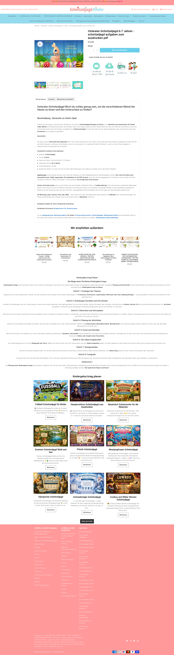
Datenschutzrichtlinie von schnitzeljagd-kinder (42, 533)
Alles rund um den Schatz (64, 21)
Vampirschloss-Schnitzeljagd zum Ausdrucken (87, 405)
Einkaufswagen (167, 9)
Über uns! (141, 21)
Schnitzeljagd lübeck (86, 612)
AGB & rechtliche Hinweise (43, 537)
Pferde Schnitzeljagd (87, 449)
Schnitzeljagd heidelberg (83, 607)
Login (156, 9)
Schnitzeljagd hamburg (86, 599)
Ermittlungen (78, 16)
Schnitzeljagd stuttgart (86, 547)
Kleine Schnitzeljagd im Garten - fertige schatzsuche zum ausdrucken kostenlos (44, 257)
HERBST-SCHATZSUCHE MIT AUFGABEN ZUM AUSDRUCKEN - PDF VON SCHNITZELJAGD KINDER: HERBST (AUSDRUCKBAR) (129, 258)
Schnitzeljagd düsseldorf (83, 558)
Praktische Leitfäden (139, 16)
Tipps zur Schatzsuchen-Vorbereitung (41, 21)
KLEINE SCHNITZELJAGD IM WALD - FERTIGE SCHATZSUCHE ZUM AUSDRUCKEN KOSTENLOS (87, 257)
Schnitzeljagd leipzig (86, 541)
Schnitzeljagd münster (86, 580)
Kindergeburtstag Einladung (157, 16)
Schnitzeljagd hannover (83, 595)
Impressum (38, 571)
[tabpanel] (40, 85)
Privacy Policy (39, 561)
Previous (36, 53)
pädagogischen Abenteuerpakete (54, 215)
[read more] (51, 390)
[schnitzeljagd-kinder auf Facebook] (131, 641)
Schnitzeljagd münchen (83, 563)
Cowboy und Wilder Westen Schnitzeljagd (123, 498)
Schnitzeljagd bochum (86, 590)
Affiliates (37, 547)
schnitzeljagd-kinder (45, 652)
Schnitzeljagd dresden (86, 583)
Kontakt (36, 578)
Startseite (36, 25)
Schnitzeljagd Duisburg (83, 627)
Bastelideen (116, 21)
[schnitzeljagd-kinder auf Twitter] (127, 641)
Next (81, 53)
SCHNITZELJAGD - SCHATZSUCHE (30, 16)
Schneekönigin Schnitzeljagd (87, 497)
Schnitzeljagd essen (85, 587)
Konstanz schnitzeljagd (83, 616)
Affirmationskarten (110, 16)
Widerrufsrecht (39, 544)
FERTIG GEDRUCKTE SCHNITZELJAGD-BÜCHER (58, 16)
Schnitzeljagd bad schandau (85, 622)
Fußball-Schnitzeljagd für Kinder (50, 404)
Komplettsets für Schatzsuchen (65, 208)
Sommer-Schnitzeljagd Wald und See (51, 450)
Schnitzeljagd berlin (85, 568)
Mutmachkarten (98, 16)
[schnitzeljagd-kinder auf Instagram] (137, 641)
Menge (90, 46)
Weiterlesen (51, 417)
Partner (36, 558)
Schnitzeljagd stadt (85, 532)
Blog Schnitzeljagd (129, 21)
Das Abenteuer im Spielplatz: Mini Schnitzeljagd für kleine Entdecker (108, 257)
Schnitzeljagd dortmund (83, 576)
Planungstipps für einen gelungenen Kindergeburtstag (92, 21)
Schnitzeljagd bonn (85, 571)
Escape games (87, 16)
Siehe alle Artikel (87, 521)
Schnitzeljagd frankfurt (86, 544)
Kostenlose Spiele (123, 16)
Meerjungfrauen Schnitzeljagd (123, 449)
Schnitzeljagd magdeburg (83, 536)
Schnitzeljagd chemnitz (83, 552)
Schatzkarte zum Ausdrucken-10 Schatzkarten (65, 256)
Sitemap (37, 582)
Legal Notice (38, 564)
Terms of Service (40, 568)
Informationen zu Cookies (42, 575)
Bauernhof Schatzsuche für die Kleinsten (123, 405)
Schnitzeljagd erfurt (85, 603)
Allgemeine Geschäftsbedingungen (45, 541)
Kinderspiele (12, 16)
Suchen (37, 554)
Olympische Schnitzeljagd (50, 497)
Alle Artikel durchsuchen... (142, 9)
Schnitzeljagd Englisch (41, 585)
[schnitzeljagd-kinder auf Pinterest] (134, 641)
